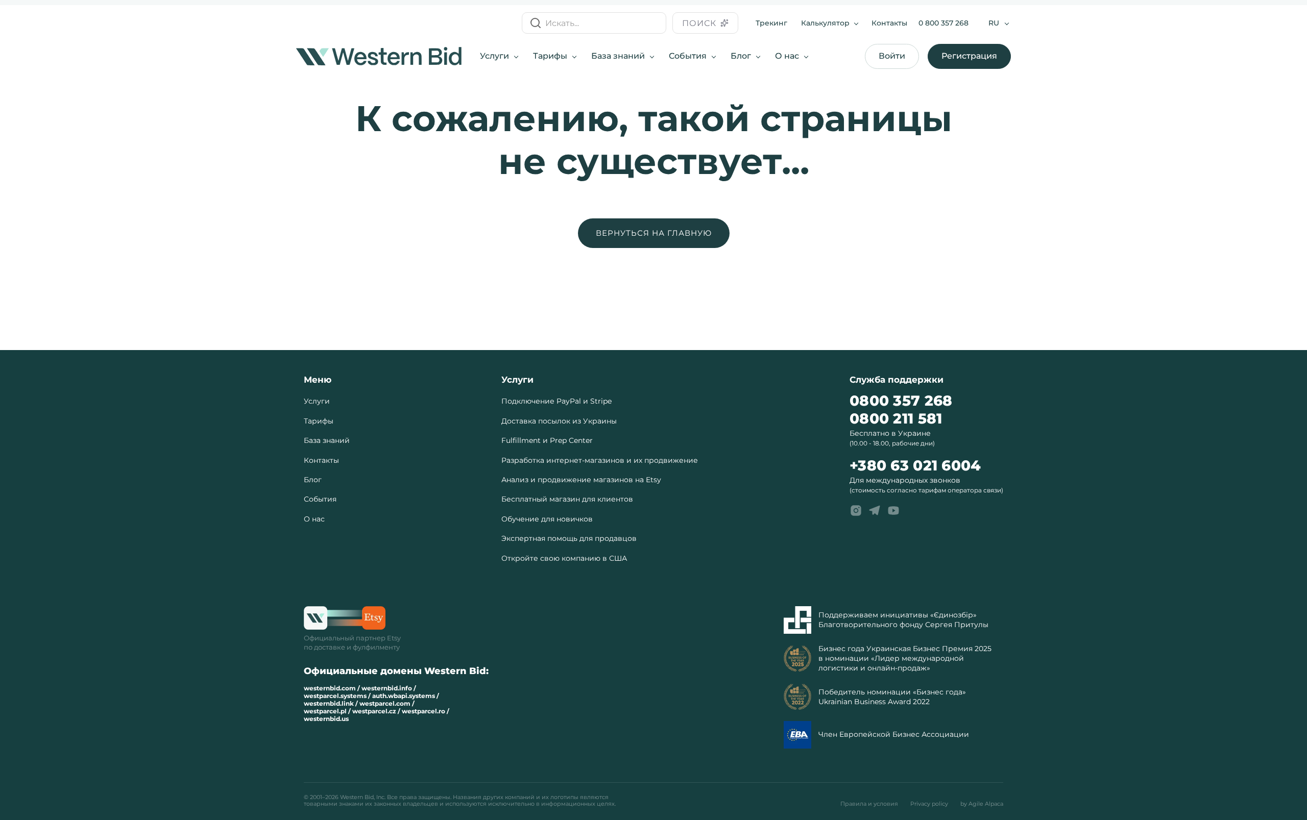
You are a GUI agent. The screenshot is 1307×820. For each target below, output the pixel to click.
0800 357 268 (901, 401)
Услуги (494, 56)
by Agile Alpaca (981, 804)
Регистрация (969, 56)
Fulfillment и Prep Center (547, 440)
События (688, 56)
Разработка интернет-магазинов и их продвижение (599, 460)
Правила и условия (869, 804)
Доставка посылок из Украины (559, 421)
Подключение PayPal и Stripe (556, 401)
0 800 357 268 (943, 23)
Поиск (699, 23)
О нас (787, 56)
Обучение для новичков (547, 519)
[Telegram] (874, 511)
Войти (892, 56)
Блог (741, 56)
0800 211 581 (896, 419)
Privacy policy (929, 804)
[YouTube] (893, 511)
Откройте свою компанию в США (564, 558)
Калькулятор (825, 23)
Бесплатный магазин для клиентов (567, 499)
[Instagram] (856, 511)
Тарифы (550, 56)
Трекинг (771, 23)
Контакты (889, 23)
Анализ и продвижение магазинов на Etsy (581, 479)
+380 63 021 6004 (915, 466)
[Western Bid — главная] (379, 56)
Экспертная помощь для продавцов (569, 538)
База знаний (618, 56)
